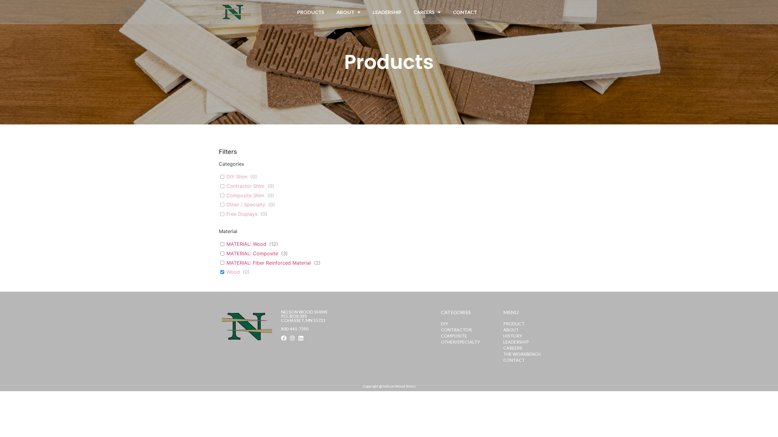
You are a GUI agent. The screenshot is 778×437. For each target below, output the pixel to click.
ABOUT (345, 12)
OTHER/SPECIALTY (460, 341)
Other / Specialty (245, 205)
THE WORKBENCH (522, 354)
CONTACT (465, 12)
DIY (444, 323)
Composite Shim (245, 195)
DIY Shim (236, 177)
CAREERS (424, 12)
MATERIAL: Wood (246, 244)
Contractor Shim (245, 186)
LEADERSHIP (387, 12)
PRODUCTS (310, 12)
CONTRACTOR (456, 329)
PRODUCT (514, 323)
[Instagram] (292, 338)
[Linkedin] (301, 338)
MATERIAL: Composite (252, 253)
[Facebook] (284, 338)
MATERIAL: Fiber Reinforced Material (268, 263)
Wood (233, 272)
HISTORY (512, 335)
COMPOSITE (454, 335)
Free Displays (241, 214)
